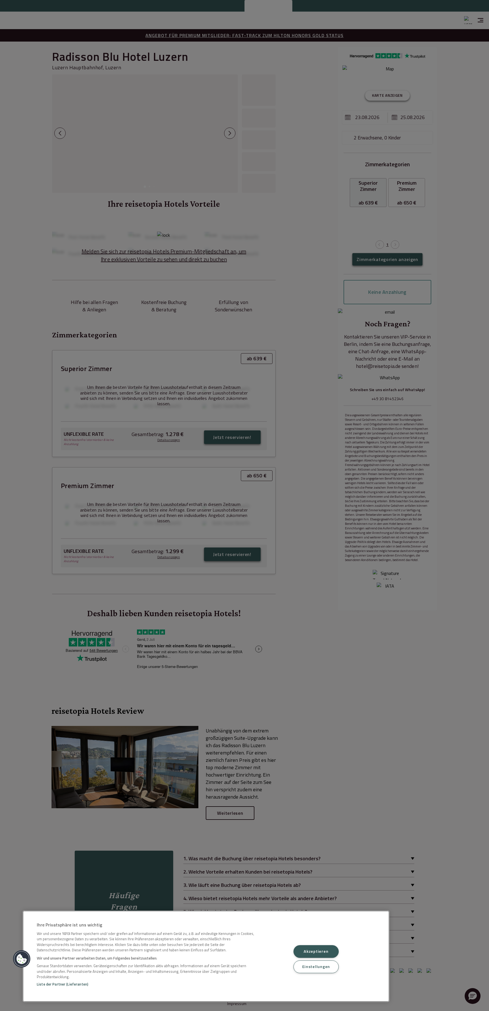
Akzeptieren (316, 951)
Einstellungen (316, 966)
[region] (206, 956)
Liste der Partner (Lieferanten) (62, 984)
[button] (22, 959)
